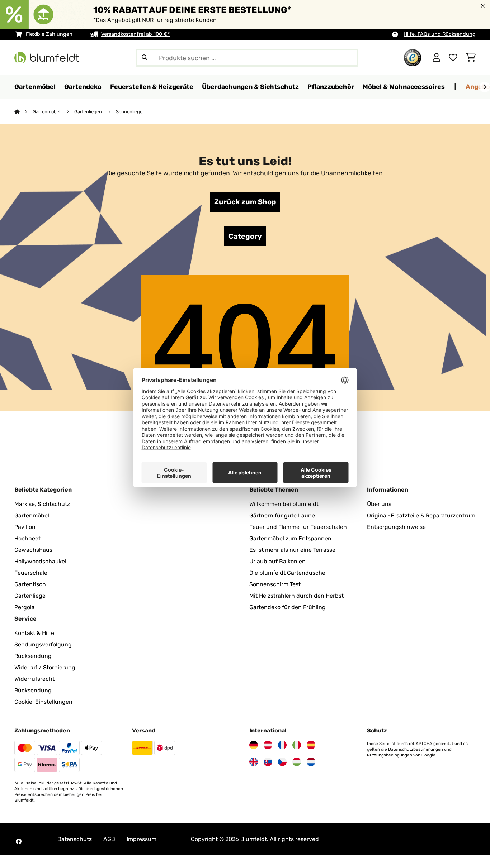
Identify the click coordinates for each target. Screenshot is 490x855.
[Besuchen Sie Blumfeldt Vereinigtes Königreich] (253, 762)
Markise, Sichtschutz (42, 504)
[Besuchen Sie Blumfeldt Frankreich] (282, 745)
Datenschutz (74, 839)
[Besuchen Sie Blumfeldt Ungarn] (296, 762)
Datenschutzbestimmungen (415, 749)
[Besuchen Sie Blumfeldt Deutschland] (253, 745)
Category (245, 236)
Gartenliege (30, 595)
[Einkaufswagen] (471, 57)
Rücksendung (33, 656)
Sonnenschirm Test (275, 584)
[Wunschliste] (453, 57)
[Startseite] (23, 111)
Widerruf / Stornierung (44, 667)
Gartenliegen (88, 111)
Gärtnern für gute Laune (282, 515)
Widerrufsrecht (34, 678)
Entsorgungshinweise (396, 527)
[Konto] (436, 57)
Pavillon (25, 527)
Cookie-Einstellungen (43, 701)
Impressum (141, 839)
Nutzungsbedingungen (389, 755)
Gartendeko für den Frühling (287, 607)
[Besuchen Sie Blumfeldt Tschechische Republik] (282, 762)
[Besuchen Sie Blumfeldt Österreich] (268, 745)
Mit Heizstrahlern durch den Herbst (296, 595)
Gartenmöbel (47, 111)
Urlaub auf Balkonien (277, 561)
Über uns (379, 504)
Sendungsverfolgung (43, 644)
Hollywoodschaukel (40, 561)
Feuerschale (30, 572)
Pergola (24, 607)
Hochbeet (27, 538)
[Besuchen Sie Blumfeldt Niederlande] (311, 762)
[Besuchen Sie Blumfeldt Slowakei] (268, 762)
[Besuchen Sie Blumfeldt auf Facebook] (18, 841)
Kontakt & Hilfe (34, 633)
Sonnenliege (129, 111)
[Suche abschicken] (144, 57)
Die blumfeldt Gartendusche (287, 572)
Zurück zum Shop (245, 201)
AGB (109, 839)
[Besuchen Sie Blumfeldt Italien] (296, 745)
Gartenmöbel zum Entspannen (290, 538)
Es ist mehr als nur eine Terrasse (292, 549)
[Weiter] (484, 87)
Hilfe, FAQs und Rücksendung (440, 34)
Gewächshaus (33, 549)
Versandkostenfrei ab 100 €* (135, 34)
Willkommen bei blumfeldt (284, 504)
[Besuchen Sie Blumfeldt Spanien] (311, 745)
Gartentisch (30, 584)
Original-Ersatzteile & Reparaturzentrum (421, 515)
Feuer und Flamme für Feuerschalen (298, 527)
